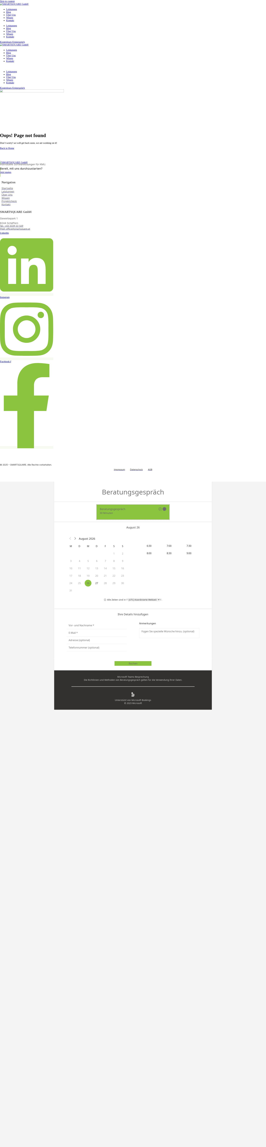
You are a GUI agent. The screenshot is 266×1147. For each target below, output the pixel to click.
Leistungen (11, 9)
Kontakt (10, 20)
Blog (8, 12)
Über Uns (11, 15)
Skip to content (7, 1)
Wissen (9, 17)
